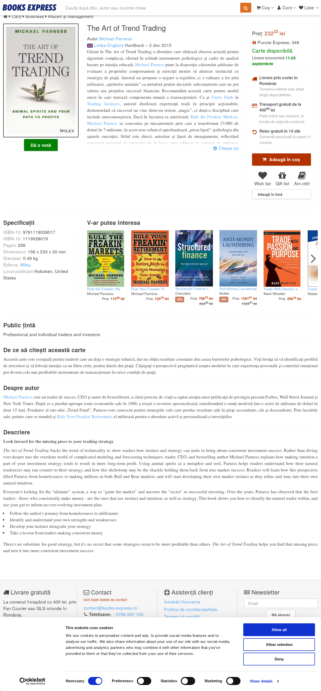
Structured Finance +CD (194, 289)
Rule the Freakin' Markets (214, 117)
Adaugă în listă (270, 194)
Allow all (279, 630)
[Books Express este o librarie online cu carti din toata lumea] (29, 7)
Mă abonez (281, 615)
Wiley (25, 264)
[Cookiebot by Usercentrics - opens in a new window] (32, 681)
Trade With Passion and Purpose (282, 289)
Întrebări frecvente (182, 602)
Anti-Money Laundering (238, 289)
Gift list (282, 183)
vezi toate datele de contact (105, 599)
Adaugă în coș (283, 159)
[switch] (144, 681)
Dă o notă (41, 145)
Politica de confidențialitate (190, 609)
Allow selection (279, 644)
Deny (279, 659)
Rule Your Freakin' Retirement (150, 289)
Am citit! (302, 183)
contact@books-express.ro (110, 608)
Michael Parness (115, 38)
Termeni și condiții (182, 616)
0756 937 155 (129, 614)
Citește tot (227, 148)
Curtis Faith (222, 97)
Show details (261, 681)
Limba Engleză (108, 45)
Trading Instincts (103, 104)
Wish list (262, 183)
